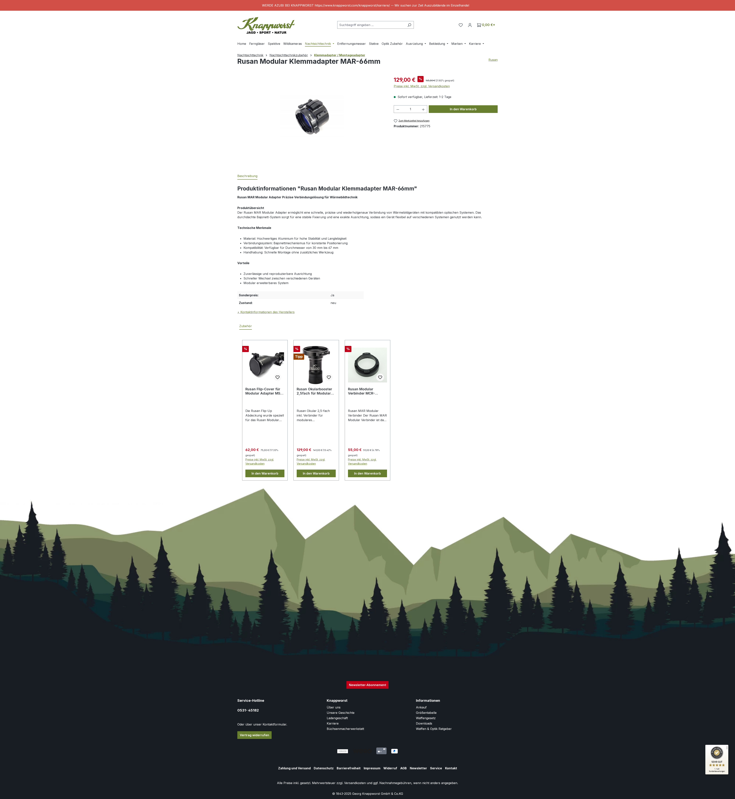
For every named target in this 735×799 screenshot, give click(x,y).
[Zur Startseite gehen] (266, 24)
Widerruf (390, 768)
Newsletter (418, 768)
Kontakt (451, 768)
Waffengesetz (426, 718)
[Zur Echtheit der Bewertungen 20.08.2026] (716, 773)
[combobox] (371, 25)
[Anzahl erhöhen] (423, 109)
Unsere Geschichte (340, 713)
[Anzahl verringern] (398, 109)
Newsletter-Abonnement (367, 685)
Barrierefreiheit (349, 768)
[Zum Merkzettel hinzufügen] (277, 377)
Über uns (334, 707)
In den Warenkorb (463, 109)
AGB (403, 768)
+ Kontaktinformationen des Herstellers (266, 312)
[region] (367, 5)
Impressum (372, 768)
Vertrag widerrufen (254, 735)
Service (436, 768)
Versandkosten (355, 783)
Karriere (333, 723)
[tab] (247, 176)
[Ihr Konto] (469, 25)
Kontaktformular (274, 724)
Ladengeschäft (337, 718)
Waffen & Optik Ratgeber (434, 729)
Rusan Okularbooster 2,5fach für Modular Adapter (314, 391)
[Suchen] (409, 25)
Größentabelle (426, 713)
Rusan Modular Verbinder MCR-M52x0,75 (361, 391)
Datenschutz (324, 768)
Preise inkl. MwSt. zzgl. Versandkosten (422, 86)
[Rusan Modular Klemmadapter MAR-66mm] (311, 117)
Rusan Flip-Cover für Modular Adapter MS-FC (263, 391)
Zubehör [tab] (245, 326)
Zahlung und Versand (294, 768)
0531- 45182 (248, 710)
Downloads (424, 723)
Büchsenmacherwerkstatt (345, 729)
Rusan (493, 60)
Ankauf (421, 707)
